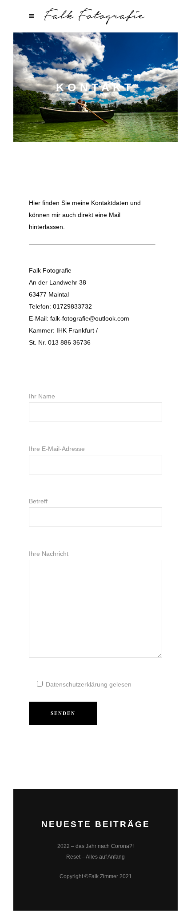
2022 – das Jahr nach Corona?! (95, 846)
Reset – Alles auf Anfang (95, 857)
